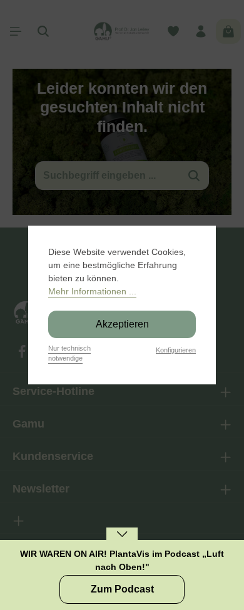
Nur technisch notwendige (69, 353)
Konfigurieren (176, 350)
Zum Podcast (122, 589)
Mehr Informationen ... (92, 291)
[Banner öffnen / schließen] (122, 542)
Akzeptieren (122, 324)
